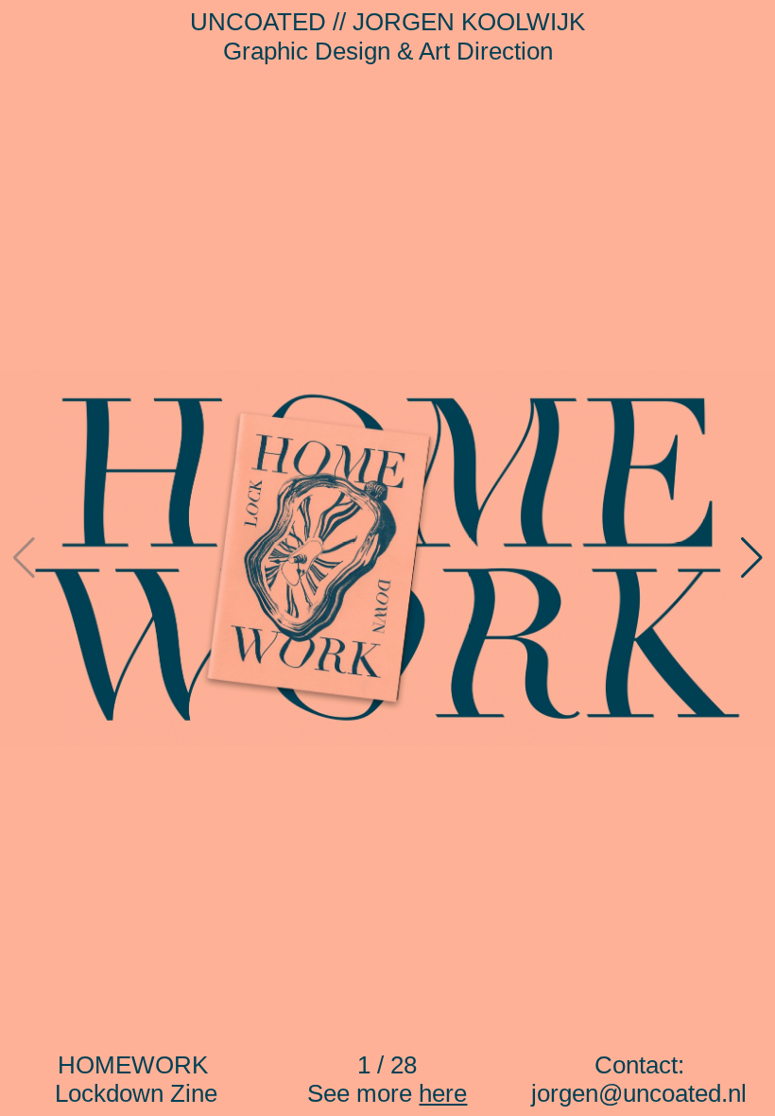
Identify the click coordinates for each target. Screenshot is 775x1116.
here (443, 1093)
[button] (751, 558)
